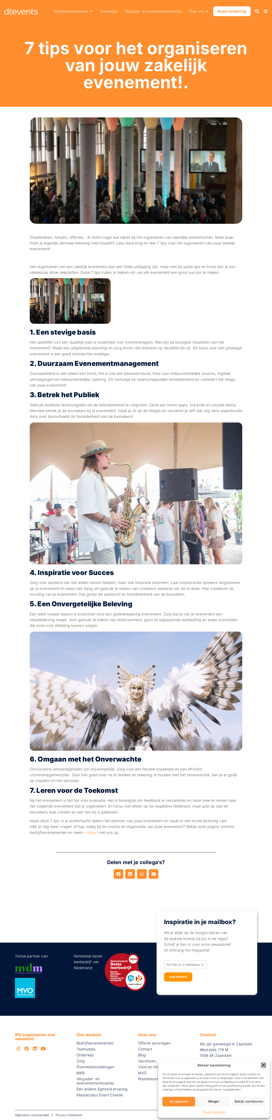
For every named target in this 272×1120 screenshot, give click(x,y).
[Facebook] (26, 1048)
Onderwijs (85, 1055)
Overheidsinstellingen (95, 1067)
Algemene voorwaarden (32, 1115)
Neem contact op (231, 11)
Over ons (196, 11)
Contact (145, 1049)
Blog (142, 1055)
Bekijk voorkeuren (249, 1101)
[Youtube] (43, 1048)
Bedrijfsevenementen (71, 11)
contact (91, 832)
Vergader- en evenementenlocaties (153, 11)
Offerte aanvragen (154, 1043)
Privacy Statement (214, 1111)
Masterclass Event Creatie (99, 1095)
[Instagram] (18, 1048)
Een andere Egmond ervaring (102, 1089)
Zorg (80, 1061)
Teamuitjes (109, 11)
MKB (80, 1073)
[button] (263, 1065)
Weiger (213, 1101)
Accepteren (178, 1101)
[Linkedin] (35, 1048)
